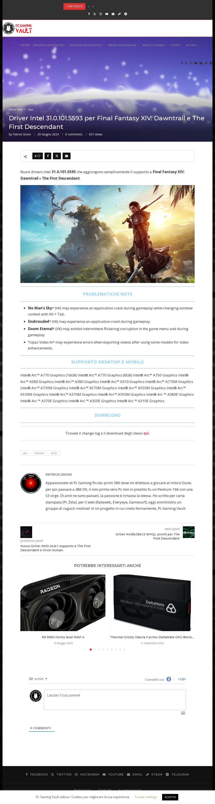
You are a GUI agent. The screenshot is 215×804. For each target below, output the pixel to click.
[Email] (113, 14)
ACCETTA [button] (170, 797)
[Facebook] (89, 14)
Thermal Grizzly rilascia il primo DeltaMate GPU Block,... (152, 637)
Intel (54, 453)
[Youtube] (106, 14)
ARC (25, 453)
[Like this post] (38, 156)
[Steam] (119, 14)
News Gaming (153, 45)
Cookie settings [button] (146, 797)
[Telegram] (125, 14)
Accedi (191, 45)
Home (25, 45)
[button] (88, 6)
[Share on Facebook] (48, 156)
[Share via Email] (67, 156)
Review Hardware (48, 45)
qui (146, 433)
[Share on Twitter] (57, 156)
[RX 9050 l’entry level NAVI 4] (62, 602)
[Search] (210, 45)
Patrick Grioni (22, 134)
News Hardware (122, 45)
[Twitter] (94, 14)
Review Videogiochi (86, 45)
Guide (175, 45)
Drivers (39, 453)
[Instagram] (101, 14)
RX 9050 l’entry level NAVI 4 (63, 637)
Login (181, 679)
